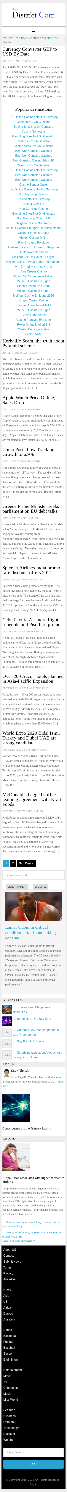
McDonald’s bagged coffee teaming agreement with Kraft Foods (31, 799)
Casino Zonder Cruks (33, 184)
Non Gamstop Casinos (34, 194)
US (5, 1301)
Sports (7, 1329)
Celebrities (10, 1387)
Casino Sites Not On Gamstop (33, 146)
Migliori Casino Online (33, 237)
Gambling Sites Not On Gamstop (33, 136)
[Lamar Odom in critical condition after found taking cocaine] (33, 922)
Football (8, 1341)
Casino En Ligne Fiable (33, 329)
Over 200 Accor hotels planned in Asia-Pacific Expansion (33, 679)
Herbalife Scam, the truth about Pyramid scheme (33, 343)
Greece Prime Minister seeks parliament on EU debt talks (30, 509)
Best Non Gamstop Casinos (33, 150)
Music (7, 1393)
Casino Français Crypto (33, 232)
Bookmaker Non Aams (33, 252)
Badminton (10, 1359)
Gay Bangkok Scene (30, 1041)
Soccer (8, 1353)
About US (9, 1249)
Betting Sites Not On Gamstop (33, 126)
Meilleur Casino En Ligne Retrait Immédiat (33, 228)
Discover (9, 1433)
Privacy (8, 1273)
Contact (8, 1255)
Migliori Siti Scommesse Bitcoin (33, 276)
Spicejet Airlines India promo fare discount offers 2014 (31, 570)
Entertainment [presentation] (17, 887)
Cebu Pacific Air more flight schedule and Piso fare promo (31, 622)
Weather (9, 1439)
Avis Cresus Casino (33, 271)
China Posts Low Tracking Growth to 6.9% (28, 452)
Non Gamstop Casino (33, 208)
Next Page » (26, 863)
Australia (9, 1319)
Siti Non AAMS (33, 334)
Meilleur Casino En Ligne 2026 (33, 295)
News (7, 1289)
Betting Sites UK (33, 203)
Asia (6, 1295)
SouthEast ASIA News (33, 13)
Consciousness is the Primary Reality (26, 1128)
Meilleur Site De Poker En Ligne (33, 257)
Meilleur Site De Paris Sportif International (33, 261)
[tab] (15, 887)
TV (5, 1381)
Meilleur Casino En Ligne (33, 281)
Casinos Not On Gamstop (33, 121)
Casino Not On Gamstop (33, 199)
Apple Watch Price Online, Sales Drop (28, 400)
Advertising (10, 1279)
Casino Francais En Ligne (33, 319)
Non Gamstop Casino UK (33, 218)
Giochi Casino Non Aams (33, 286)
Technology (11, 1427)
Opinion (8, 1422)
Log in (33, 1484)
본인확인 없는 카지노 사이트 (33, 266)
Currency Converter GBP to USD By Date (29, 51)
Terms (7, 1267)
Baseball (9, 1347)
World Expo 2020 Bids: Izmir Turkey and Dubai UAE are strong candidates (31, 737)
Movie (7, 1375)
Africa (7, 1307)
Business (9, 1416)
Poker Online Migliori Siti (33, 324)
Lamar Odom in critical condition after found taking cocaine (30, 932)
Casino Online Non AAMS (33, 305)
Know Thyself (20, 1070)
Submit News (12, 1261)
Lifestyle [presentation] (41, 887)
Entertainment (12, 1370)
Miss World (10, 1399)
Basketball (10, 1335)
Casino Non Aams (34, 131)
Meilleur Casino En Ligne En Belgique (33, 247)
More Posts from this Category (18, 1240)
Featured (9, 1410)
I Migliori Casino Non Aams (34, 223)
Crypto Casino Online (33, 300)
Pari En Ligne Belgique (33, 242)
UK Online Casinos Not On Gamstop (33, 117)
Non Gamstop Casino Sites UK (33, 160)
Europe (8, 1313)
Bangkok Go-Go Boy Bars (34, 1018)
